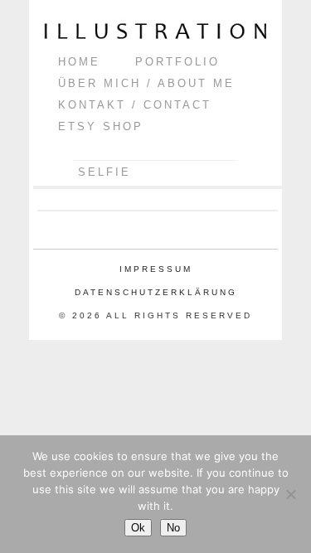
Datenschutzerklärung (156, 292)
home (79, 62)
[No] (290, 494)
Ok (138, 527)
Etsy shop (100, 126)
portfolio (177, 62)
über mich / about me (146, 83)
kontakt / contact (134, 105)
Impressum (155, 269)
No (173, 527)
